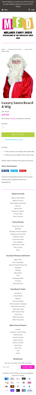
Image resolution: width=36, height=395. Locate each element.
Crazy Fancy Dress (18, 337)
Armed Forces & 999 (18, 245)
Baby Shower (18, 273)
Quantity (4, 124)
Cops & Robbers (18, 242)
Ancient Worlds (18, 296)
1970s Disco (18, 314)
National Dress (18, 335)
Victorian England (18, 301)
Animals (18, 329)
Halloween (18, 268)
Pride (18, 275)
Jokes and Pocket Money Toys (18, 265)
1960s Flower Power (18, 312)
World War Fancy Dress (18, 306)
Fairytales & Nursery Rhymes (18, 231)
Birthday (18, 270)
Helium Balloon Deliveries (18, 203)
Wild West (18, 229)
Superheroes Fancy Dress (18, 234)
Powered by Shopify (18, 375)
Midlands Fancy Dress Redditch (23, 373)
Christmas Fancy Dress (15, 49)
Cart (32, 10)
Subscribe (28, 367)
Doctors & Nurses (18, 343)
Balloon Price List (18, 200)
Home (3, 49)
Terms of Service (18, 216)
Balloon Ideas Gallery (18, 198)
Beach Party (18, 260)
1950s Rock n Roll (18, 309)
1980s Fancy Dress (18, 317)
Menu (6, 10)
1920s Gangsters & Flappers (18, 304)
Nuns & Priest (18, 247)
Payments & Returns (18, 211)
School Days (18, 345)
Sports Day (18, 348)
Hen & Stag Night (18, 262)
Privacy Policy (18, 214)
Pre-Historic (18, 293)
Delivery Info (18, 208)
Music (18, 250)
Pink (18, 351)
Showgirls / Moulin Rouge (18, 332)
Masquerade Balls (18, 278)
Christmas (18, 281)
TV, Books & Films (18, 237)
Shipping (13, 118)
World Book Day (18, 283)
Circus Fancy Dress (18, 239)
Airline (18, 353)
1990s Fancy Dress (18, 320)
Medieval (18, 298)
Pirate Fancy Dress (18, 226)
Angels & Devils (18, 340)
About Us (18, 206)
